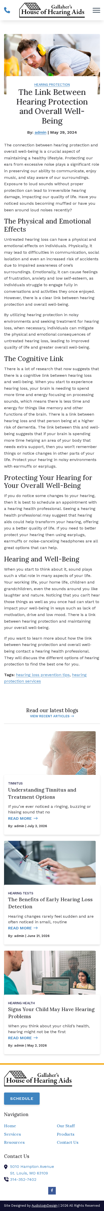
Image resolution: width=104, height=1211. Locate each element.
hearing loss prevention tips (43, 674)
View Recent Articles (49, 716)
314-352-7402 (23, 1179)
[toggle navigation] (96, 10)
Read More (20, 818)
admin (40, 132)
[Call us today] (7, 10)
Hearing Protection (52, 85)
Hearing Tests (20, 893)
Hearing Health (21, 1003)
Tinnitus (15, 783)
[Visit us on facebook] (52, 1191)
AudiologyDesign (45, 1205)
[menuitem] (25, 1126)
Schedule (22, 1098)
